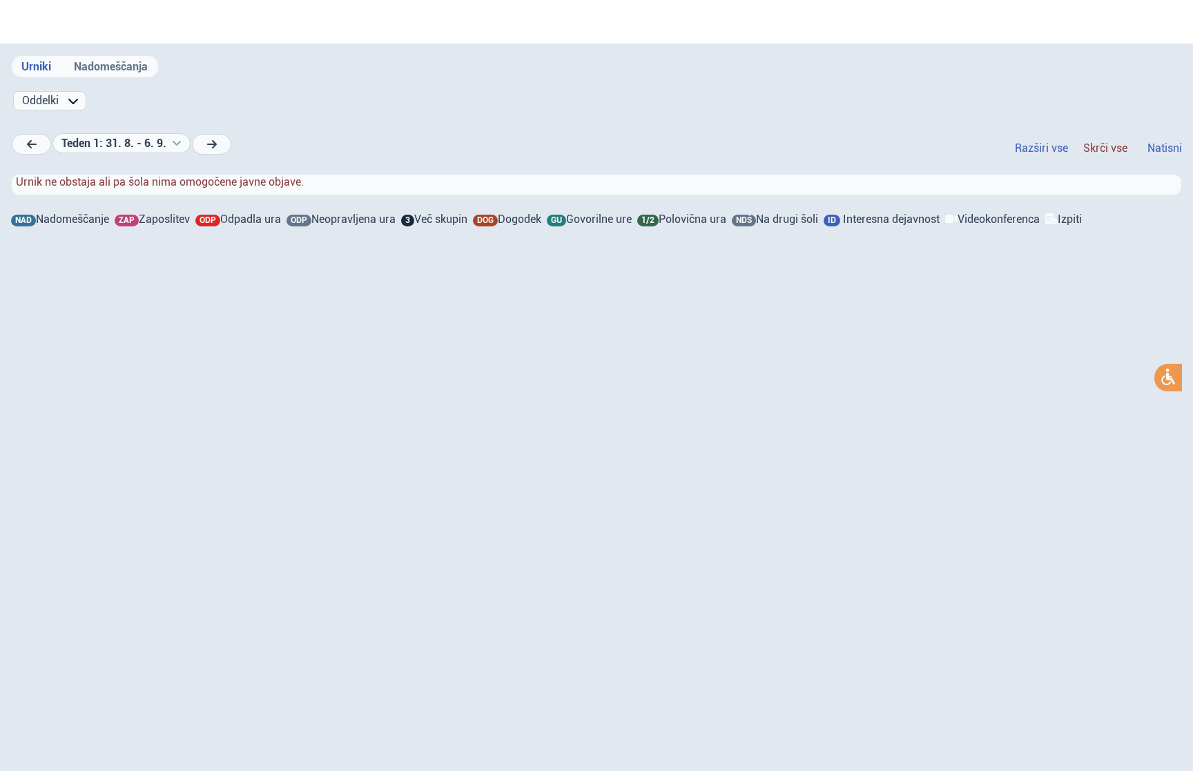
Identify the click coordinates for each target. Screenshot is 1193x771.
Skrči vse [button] (1105, 148)
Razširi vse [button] (1041, 148)
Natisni (1164, 148)
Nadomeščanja (111, 66)
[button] (121, 143)
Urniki (36, 66)
